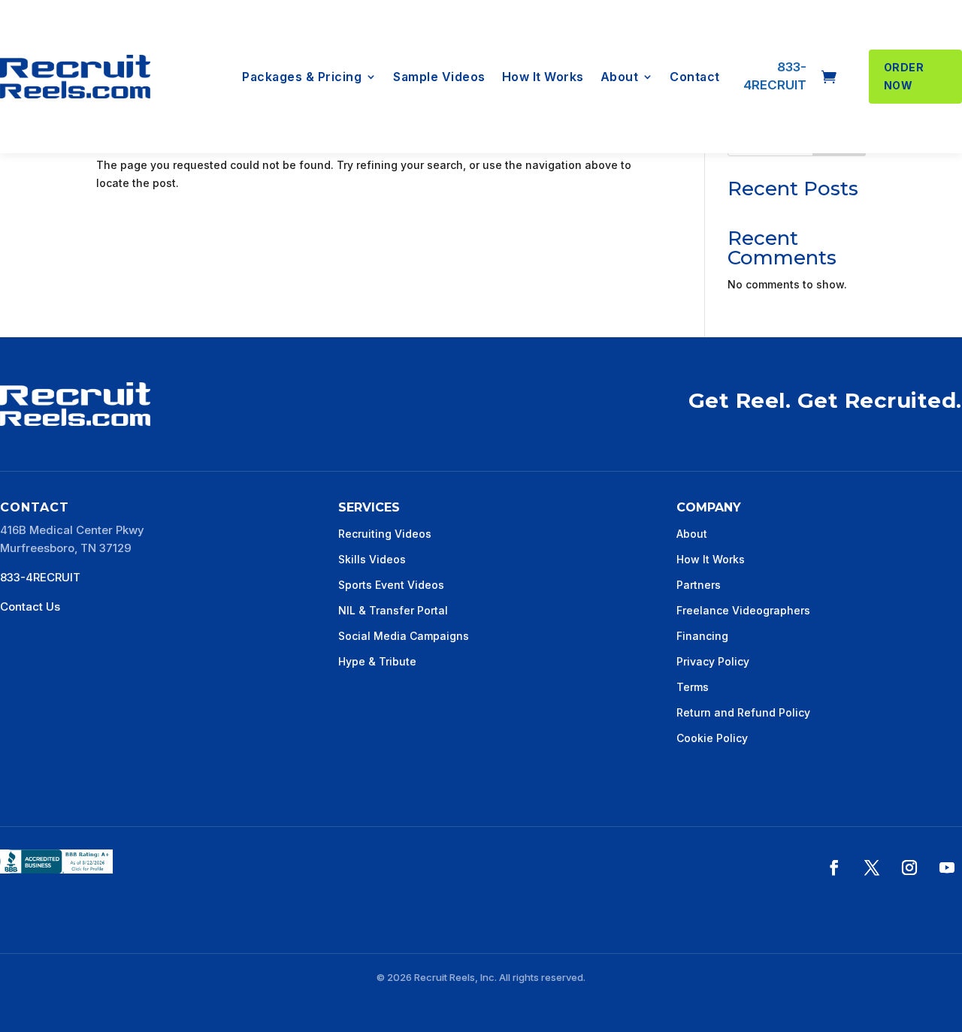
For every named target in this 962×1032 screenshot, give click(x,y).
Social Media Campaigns (403, 635)
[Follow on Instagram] (909, 867)
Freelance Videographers (743, 610)
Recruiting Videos (384, 533)
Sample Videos (439, 77)
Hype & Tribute (377, 661)
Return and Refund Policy (743, 712)
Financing (702, 635)
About (619, 77)
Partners (698, 584)
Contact (695, 77)
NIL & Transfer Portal (393, 610)
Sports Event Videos (391, 584)
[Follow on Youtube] (947, 867)
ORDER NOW (904, 76)
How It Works (543, 77)
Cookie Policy (712, 738)
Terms (692, 686)
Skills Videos (372, 559)
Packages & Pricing (302, 77)
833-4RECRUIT (40, 577)
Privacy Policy (712, 661)
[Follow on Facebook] (834, 867)
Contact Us (30, 606)
